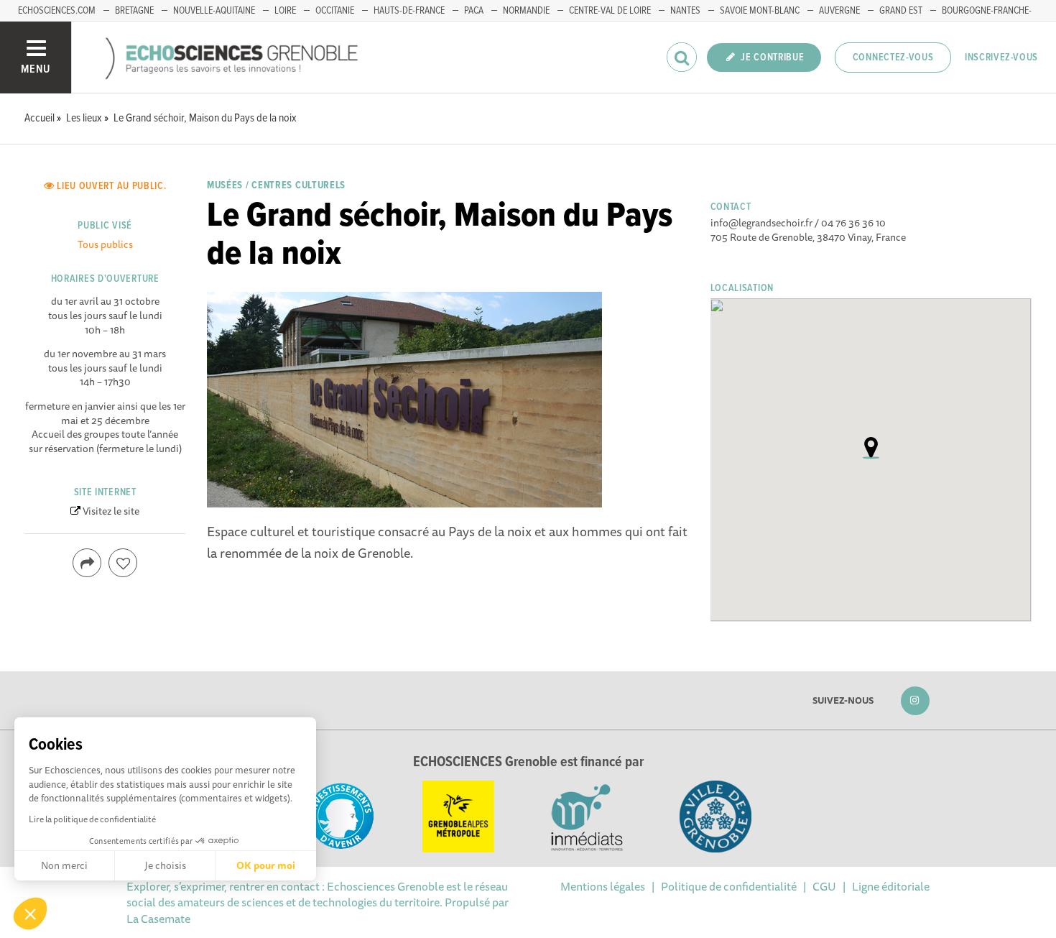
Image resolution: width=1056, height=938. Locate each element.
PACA (473, 10)
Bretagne (134, 10)
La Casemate (158, 918)
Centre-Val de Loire (610, 10)
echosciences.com (57, 10)
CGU (824, 886)
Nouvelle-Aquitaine (214, 10)
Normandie (526, 10)
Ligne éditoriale (891, 886)
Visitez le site (111, 511)
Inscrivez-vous (1001, 57)
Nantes (685, 10)
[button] (30, 913)
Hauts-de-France (409, 10)
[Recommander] (122, 562)
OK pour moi (265, 865)
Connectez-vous (893, 57)
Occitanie (334, 10)
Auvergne (839, 10)
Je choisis (165, 865)
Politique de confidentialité (729, 886)
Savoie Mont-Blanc (760, 10)
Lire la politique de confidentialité (92, 819)
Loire (285, 10)
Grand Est (900, 10)
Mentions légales (602, 886)
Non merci (64, 865)
